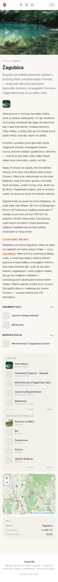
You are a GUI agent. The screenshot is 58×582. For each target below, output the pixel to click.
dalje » (49, 409)
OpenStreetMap (48, 512)
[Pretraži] (52, 4)
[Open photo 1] (6, 104)
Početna (6, 61)
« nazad (9, 409)
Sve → (53, 307)
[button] (32, 492)
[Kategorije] (33, 4)
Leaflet (35, 512)
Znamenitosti (11, 307)
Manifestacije (12, 335)
